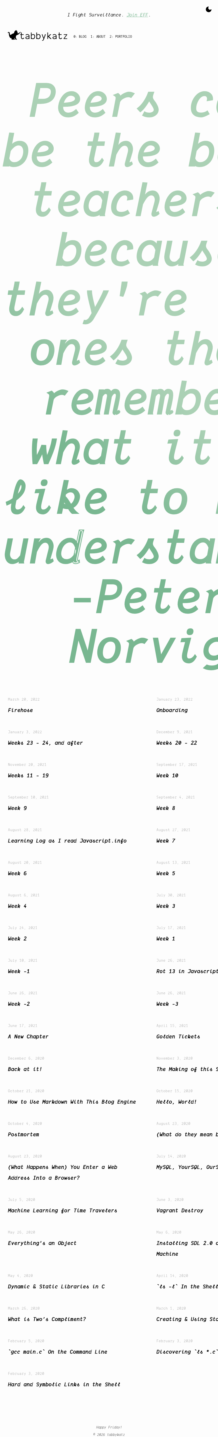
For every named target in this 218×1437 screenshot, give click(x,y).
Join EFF (137, 14)
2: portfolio (121, 36)
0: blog (80, 36)
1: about (98, 36)
